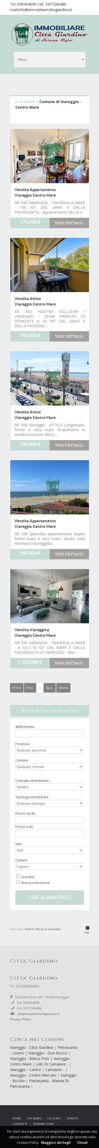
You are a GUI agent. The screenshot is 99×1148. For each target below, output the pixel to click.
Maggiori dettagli (56, 1142)
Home (16, 1118)
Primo (16, 688)
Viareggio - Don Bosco (48, 1052)
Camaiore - (55, 1069)
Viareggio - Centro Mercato (34, 1075)
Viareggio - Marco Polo (30, 1058)
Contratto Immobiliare (32, 780)
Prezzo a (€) (24, 826)
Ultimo (63, 688)
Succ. (49, 688)
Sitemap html (43, 1124)
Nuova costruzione (35, 882)
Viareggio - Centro (26, 1069)
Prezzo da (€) (25, 813)
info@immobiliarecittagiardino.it (45, 9)
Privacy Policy (20, 1019)
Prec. (30, 688)
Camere (21, 860)
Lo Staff (54, 1118)
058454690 (27, 4)
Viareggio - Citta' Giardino (32, 1047)
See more (49, 156)
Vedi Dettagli (69, 222)
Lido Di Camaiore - (52, 1064)
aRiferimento (25, 727)
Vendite (72, 1118)
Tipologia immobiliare (32, 797)
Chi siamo (34, 1118)
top (86, 932)
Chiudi (82, 1142)
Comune (21, 760)
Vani (18, 844)
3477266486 (55, 4)
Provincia (22, 744)
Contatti (20, 1124)
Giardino (28, 877)
